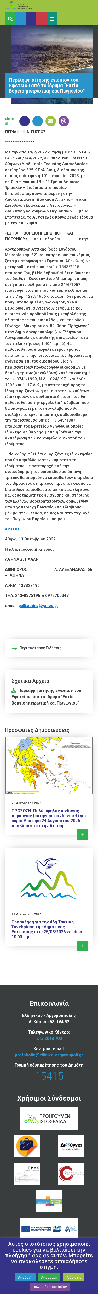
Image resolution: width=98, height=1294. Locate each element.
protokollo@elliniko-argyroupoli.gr (49, 1054)
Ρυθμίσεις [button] (73, 1277)
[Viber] (62, 121)
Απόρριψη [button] (49, 1277)
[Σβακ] (27, 1174)
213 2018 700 (49, 1038)
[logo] (28, 6)
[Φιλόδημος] (71, 1174)
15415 (49, 1076)
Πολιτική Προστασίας (50, 1287)
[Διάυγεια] (71, 1146)
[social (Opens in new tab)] (20, 18)
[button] (52, 18)
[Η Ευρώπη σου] (27, 1146)
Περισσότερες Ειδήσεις (40, 648)
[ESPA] (49, 1229)
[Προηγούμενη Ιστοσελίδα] (49, 1118)
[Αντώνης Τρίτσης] (49, 1201)
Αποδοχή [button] (25, 1277)
